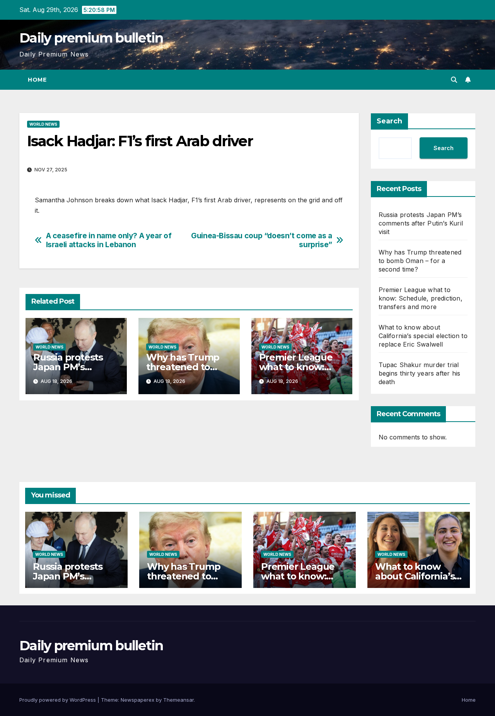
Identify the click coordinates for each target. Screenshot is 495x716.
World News (43, 124)
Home (37, 79)
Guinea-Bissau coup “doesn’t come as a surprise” (261, 240)
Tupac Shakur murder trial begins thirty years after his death (420, 373)
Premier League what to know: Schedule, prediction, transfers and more (421, 298)
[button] (454, 80)
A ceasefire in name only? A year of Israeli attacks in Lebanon (109, 240)
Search (389, 121)
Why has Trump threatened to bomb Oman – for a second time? (420, 260)
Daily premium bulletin (91, 38)
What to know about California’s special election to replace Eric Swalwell (423, 335)
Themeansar (178, 700)
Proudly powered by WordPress (58, 700)
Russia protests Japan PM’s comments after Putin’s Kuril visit (421, 223)
